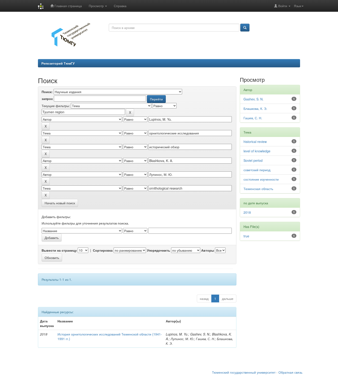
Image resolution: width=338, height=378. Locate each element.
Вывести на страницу (59, 250)
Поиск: (47, 91)
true (246, 236)
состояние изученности (261, 179)
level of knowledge (256, 151)
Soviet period (253, 160)
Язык (297, 5)
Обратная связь (290, 372)
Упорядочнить (158, 250)
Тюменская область (258, 188)
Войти (282, 5)
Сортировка (103, 250)
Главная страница (68, 5)
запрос (47, 98)
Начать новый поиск (60, 203)
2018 (247, 212)
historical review (255, 141)
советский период (256, 170)
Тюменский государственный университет (243, 372)
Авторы (207, 250)
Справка (120, 5)
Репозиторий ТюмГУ (58, 63)
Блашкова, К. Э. (255, 108)
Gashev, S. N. (253, 99)
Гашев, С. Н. (252, 118)
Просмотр (97, 5)
